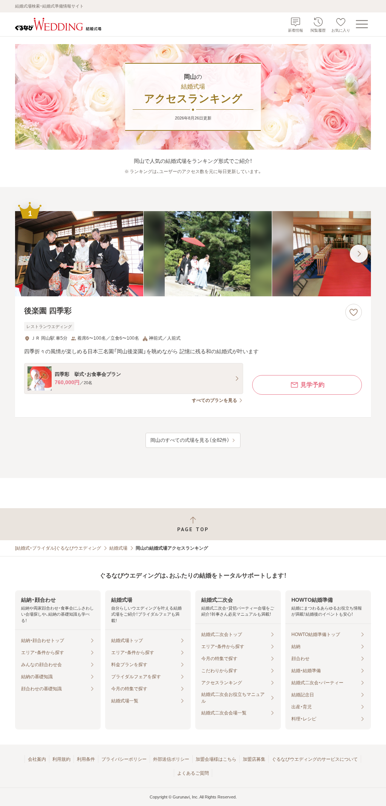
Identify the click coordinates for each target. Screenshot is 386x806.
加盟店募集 (254, 759)
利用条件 (86, 759)
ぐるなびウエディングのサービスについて (315, 759)
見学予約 (312, 385)
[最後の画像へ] (359, 254)
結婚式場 (118, 548)
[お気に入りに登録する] (353, 312)
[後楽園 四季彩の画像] (193, 254)
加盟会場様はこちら (216, 759)
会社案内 (37, 759)
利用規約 (61, 759)
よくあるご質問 (193, 773)
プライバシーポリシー (124, 759)
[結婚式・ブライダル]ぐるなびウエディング (58, 548)
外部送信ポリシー (171, 759)
